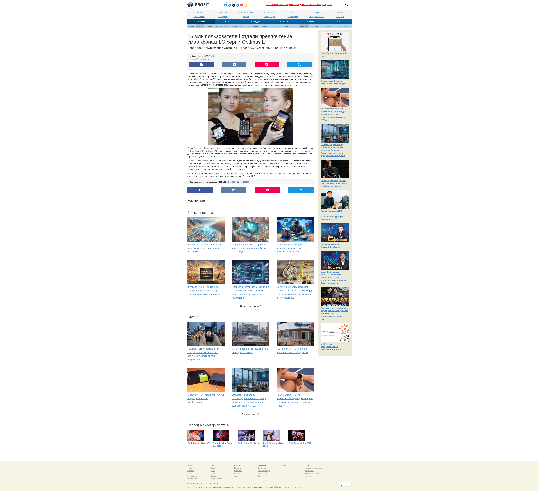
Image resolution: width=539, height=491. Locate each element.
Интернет (209, 26)
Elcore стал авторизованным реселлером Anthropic (332, 346)
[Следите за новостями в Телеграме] (229, 5)
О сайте (190, 483)
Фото (338, 21)
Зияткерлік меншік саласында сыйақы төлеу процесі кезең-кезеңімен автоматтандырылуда (204, 290)
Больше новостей (250, 306)
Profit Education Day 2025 (273, 444)
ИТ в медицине (269, 12)
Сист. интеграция (264, 470)
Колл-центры (269, 16)
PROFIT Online (209, 487)
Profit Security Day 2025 (299, 443)
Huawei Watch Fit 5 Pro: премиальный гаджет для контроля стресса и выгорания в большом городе (333, 114)
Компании (283, 21)
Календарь (256, 21)
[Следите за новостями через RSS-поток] (246, 5)
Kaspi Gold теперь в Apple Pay (334, 54)
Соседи (295, 26)
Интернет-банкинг (316, 16)
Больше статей (250, 414)
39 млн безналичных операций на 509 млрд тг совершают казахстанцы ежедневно (299, 4)
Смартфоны (223, 16)
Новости (201, 21)
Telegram (244, 181)
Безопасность (199, 16)
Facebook (233, 181)
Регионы (285, 26)
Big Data (246, 16)
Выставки (237, 468)
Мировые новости (317, 26)
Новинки (304, 26)
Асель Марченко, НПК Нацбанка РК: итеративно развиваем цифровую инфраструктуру (333, 215)
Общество (265, 26)
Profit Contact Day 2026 (198, 443)
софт (196, 476)
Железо (219, 26)
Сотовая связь (222, 12)
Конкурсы (237, 473)
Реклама (199, 483)
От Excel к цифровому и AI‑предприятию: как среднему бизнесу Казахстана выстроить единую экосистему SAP (333, 150)
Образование (252, 26)
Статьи (228, 21)
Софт (227, 26)
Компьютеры (262, 468)
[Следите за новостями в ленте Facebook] (225, 5)
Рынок (213, 470)
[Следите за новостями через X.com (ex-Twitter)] (233, 5)
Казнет (199, 12)
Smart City (340, 16)
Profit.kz (212, 56)
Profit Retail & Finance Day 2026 (223, 444)
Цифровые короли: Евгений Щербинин (330, 245)
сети (265, 473)
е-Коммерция (293, 16)
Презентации (309, 470)
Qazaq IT (330, 26)
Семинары (238, 470)
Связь (199, 26)
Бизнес (192, 26)
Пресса (310, 21)
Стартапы (340, 12)
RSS (216, 483)
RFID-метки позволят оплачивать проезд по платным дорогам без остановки (204, 248)
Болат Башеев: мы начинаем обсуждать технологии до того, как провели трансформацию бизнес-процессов (333, 277)
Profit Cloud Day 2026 (248, 443)
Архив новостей (343, 26)
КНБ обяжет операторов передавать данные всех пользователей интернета (290, 248)
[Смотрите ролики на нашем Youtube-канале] (242, 5)
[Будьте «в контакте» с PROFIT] (237, 5)
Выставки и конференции (314, 468)
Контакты (208, 483)
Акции (236, 476)
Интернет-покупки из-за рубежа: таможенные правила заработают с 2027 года (250, 248)
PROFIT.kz (297, 487)
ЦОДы (292, 12)
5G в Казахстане (246, 12)
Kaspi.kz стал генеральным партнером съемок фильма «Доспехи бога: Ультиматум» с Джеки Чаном (334, 313)
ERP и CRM (316, 12)
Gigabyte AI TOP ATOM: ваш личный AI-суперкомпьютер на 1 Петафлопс (206, 398)
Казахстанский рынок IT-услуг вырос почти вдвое (333, 82)
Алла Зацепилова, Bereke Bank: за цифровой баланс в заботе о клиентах (334, 183)
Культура (275, 26)
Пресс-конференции (312, 473)
